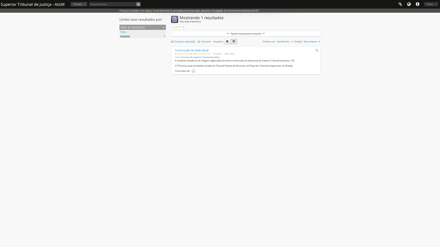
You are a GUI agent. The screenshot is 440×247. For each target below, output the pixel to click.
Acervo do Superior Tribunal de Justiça (201, 57)
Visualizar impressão (184, 41)
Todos (123, 31)
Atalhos (417, 4)
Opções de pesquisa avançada (245, 33)
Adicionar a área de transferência (317, 50)
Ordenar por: (269, 41)
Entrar (430, 4)
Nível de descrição (132, 27)
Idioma (409, 4)
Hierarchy (206, 41)
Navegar (78, 4)
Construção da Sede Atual (191, 50)
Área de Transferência (400, 4)
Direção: (298, 41)
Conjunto (125, 36)
